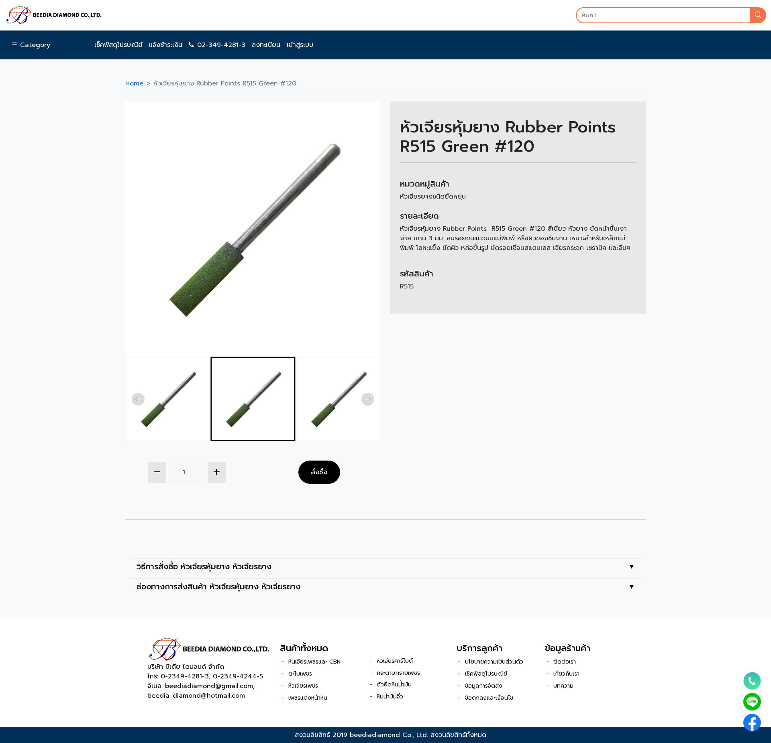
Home (134, 83)
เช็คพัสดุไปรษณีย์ (118, 45)
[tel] (752, 681)
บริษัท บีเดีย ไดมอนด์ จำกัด (185, 667)
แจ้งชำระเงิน (165, 45)
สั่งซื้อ (319, 472)
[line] (752, 702)
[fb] (752, 722)
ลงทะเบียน (266, 45)
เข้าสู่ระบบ (300, 45)
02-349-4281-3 (221, 45)
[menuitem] (167, 399)
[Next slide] (367, 399)
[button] (31, 45)
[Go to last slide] (138, 399)
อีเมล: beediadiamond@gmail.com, (201, 686)
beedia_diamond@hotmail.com (196, 695)
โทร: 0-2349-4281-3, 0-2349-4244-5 (205, 676)
